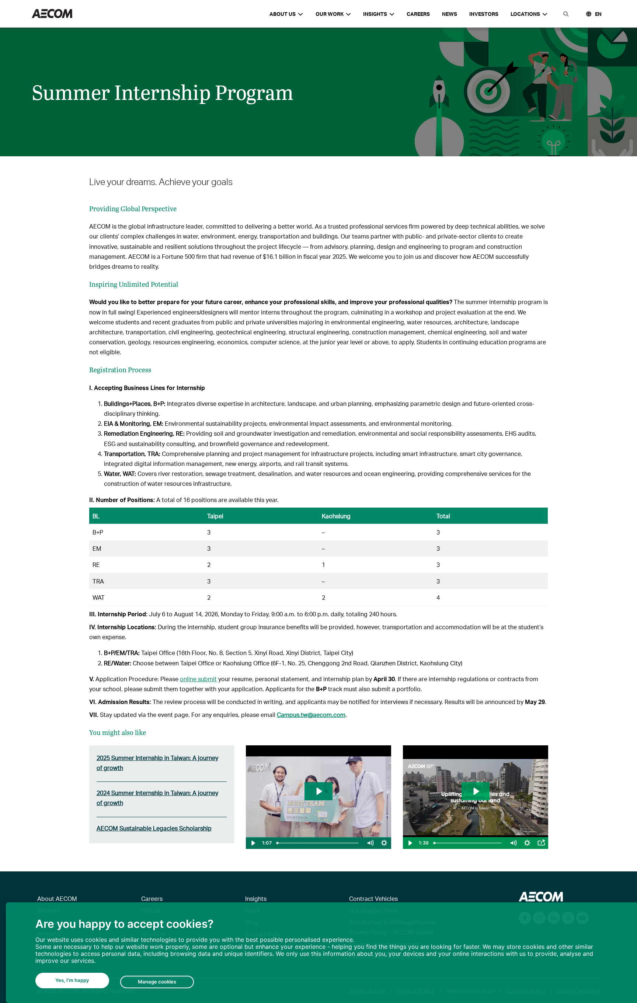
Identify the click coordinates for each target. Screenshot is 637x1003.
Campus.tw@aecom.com (311, 714)
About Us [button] (282, 14)
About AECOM (57, 898)
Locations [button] (525, 14)
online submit (198, 679)
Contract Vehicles (373, 898)
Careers (418, 14)
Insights (256, 898)
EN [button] (598, 14)
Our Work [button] (330, 14)
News (449, 14)
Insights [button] (375, 14)
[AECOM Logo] (52, 14)
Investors (483, 14)
